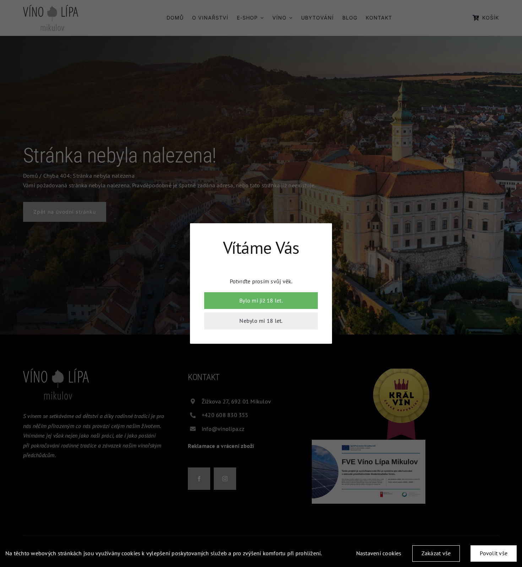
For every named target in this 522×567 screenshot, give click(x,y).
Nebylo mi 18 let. (260, 320)
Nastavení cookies (379, 553)
